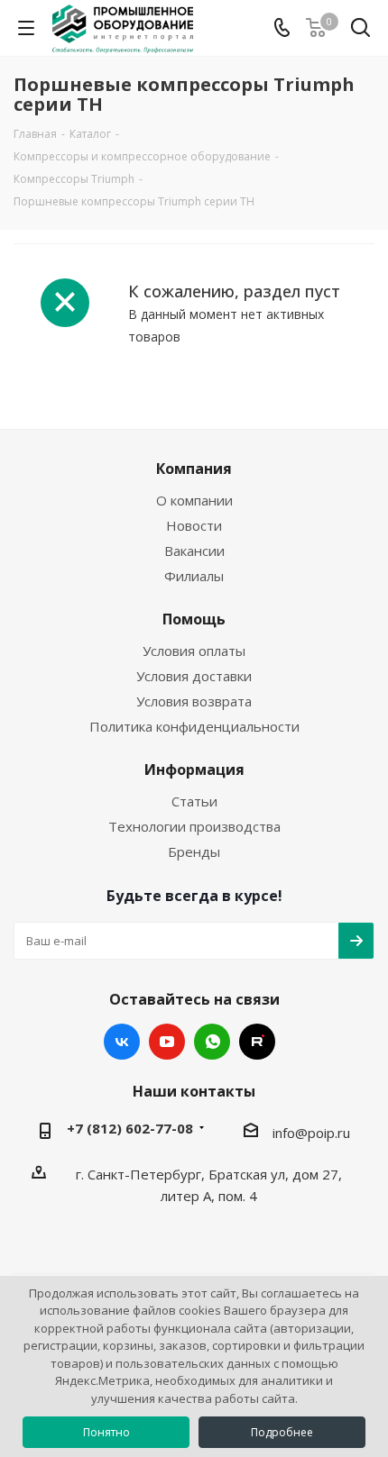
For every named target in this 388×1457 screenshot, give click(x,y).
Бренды (194, 851)
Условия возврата (194, 701)
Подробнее (282, 1432)
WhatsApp (212, 1042)
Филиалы (194, 576)
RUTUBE (257, 1042)
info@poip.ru (311, 1133)
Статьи (194, 801)
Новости (194, 525)
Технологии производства (194, 826)
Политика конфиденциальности (194, 726)
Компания (194, 468)
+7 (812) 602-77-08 (130, 1128)
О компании (194, 500)
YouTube (167, 1042)
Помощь (194, 619)
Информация (194, 769)
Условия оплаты (194, 651)
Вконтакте (122, 1042)
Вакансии (194, 551)
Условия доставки (194, 676)
